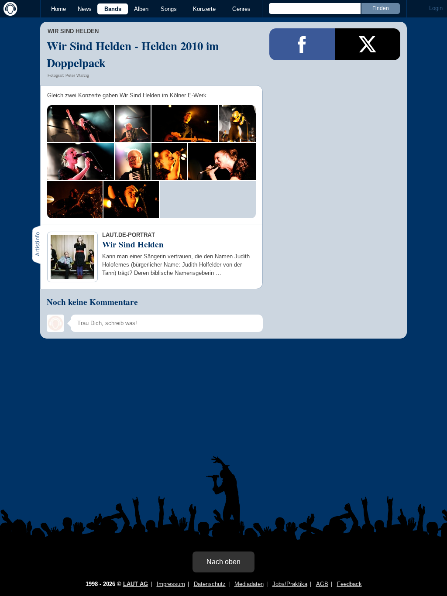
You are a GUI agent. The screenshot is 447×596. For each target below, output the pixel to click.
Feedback (349, 584)
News (85, 9)
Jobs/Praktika (289, 584)
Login (436, 8)
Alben (141, 9)
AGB (322, 584)
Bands (112, 9)
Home (58, 9)
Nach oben (223, 561)
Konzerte (204, 9)
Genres (241, 9)
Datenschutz (210, 584)
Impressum (171, 584)
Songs (169, 9)
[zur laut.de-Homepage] (8, 8)
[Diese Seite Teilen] (302, 44)
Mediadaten (249, 584)
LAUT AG (135, 584)
